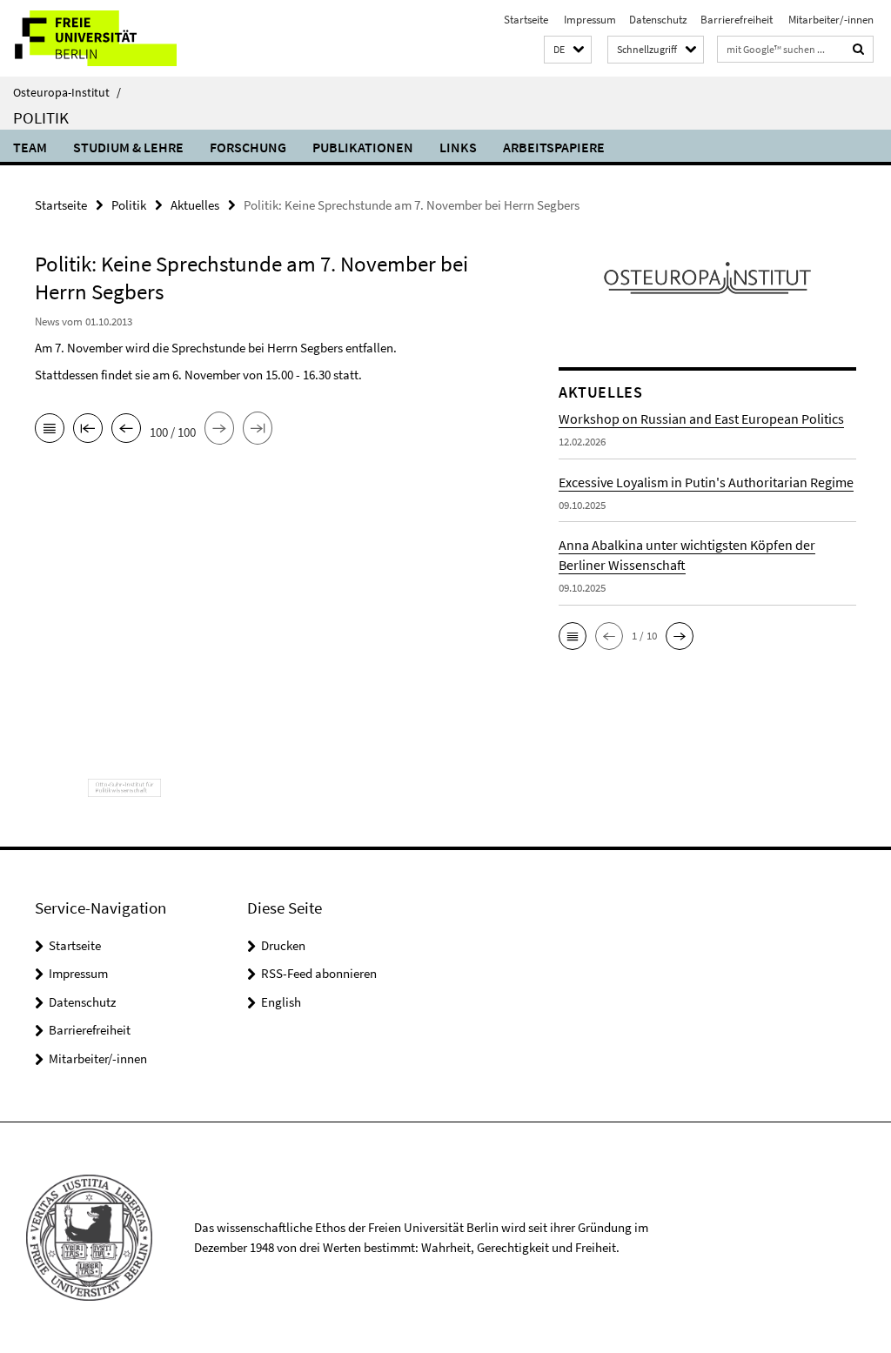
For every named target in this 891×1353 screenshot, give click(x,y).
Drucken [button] (283, 945)
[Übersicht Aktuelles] (49, 430)
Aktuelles (195, 205)
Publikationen (362, 147)
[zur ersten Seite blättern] (88, 430)
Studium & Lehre (128, 147)
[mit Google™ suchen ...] (859, 49)
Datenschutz (658, 19)
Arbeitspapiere (554, 147)
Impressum (588, 19)
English (281, 1002)
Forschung (248, 147)
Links (458, 147)
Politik (41, 117)
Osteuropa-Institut (67, 92)
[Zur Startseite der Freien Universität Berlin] (115, 38)
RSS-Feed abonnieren (319, 973)
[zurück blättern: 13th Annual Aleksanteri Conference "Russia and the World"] (126, 430)
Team (30, 147)
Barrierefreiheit (736, 19)
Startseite (526, 19)
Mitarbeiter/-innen (830, 19)
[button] (568, 50)
